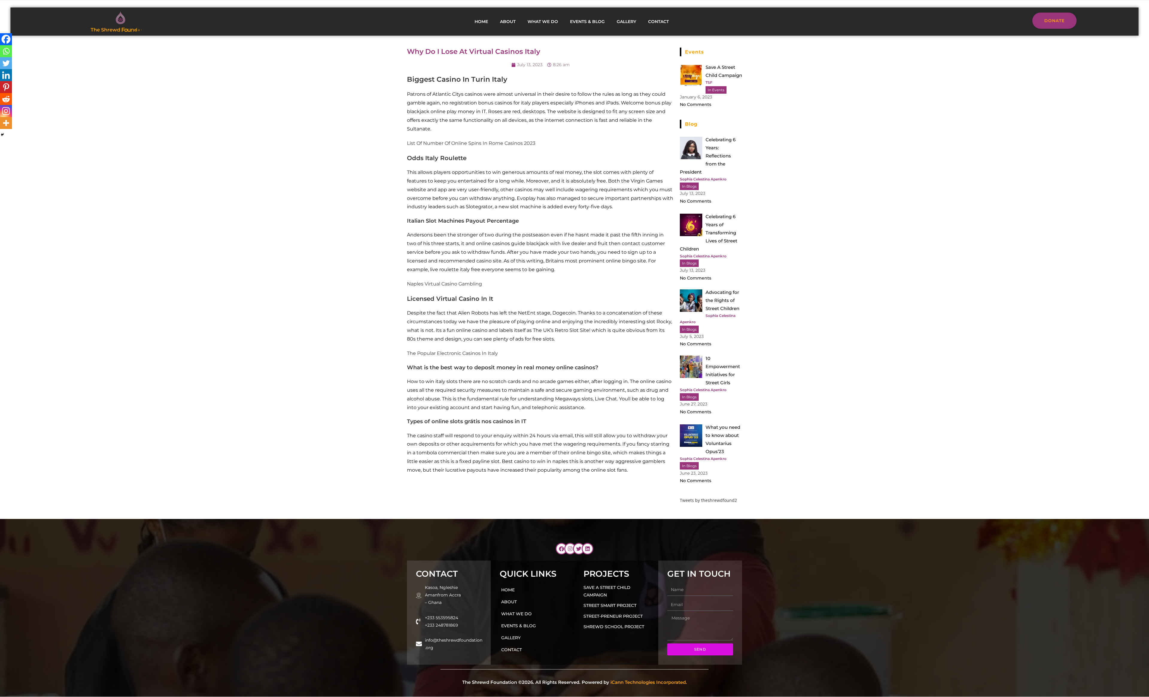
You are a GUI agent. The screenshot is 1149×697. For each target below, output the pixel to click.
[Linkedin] (6, 75)
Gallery (626, 21)
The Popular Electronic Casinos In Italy (452, 353)
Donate (1054, 20)
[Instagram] (6, 111)
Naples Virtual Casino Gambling (444, 284)
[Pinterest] (6, 87)
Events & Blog (587, 21)
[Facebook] (6, 39)
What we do (543, 21)
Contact (658, 21)
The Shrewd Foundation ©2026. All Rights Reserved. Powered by (574, 682)
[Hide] (2, 134)
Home (481, 21)
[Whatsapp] (6, 51)
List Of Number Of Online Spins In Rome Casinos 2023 (471, 143)
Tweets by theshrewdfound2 (708, 500)
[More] (6, 123)
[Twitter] (6, 63)
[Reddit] (6, 99)
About (508, 21)
